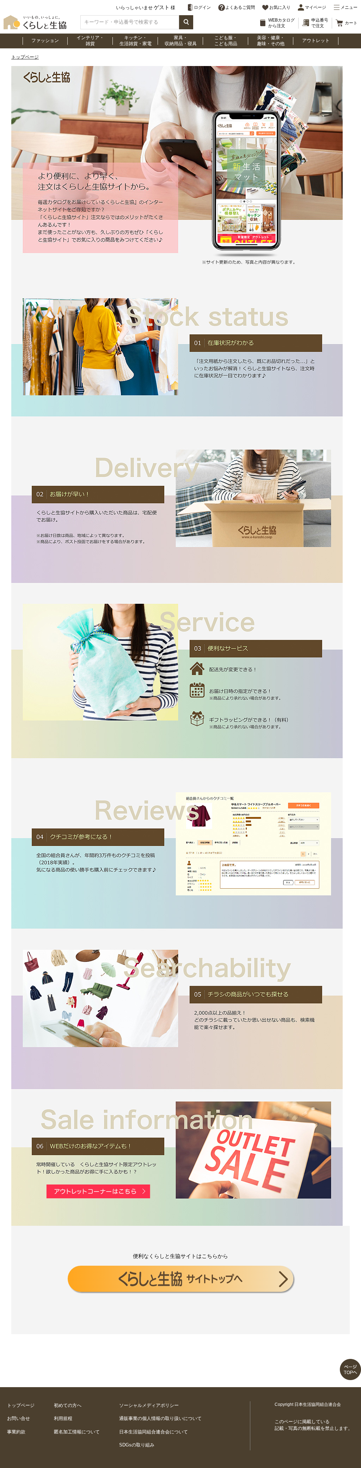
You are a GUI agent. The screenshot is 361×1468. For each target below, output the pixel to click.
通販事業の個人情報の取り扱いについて (160, 1418)
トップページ (25, 57)
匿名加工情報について (77, 1431)
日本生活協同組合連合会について (153, 1431)
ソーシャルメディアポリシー (149, 1405)
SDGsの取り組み (136, 1445)
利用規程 (63, 1418)
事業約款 (16, 1431)
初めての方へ (67, 1405)
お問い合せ (18, 1418)
